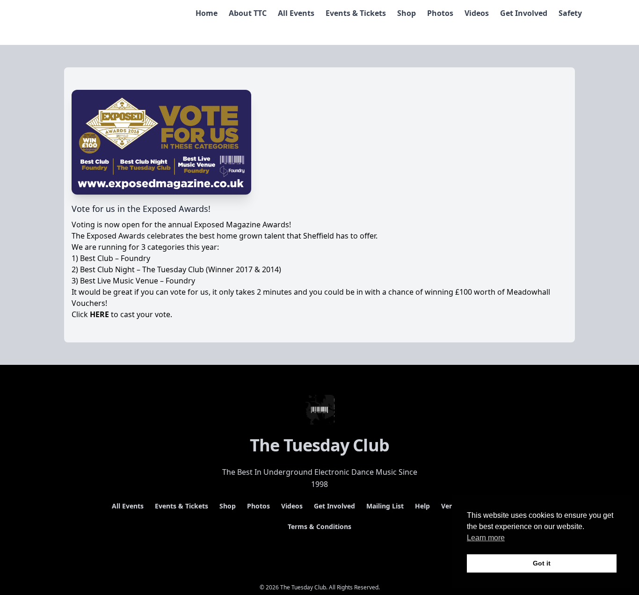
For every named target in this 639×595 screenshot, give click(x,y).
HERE (99, 314)
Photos (440, 13)
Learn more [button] (486, 538)
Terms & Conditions (319, 526)
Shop (406, 13)
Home (207, 13)
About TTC (248, 13)
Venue (451, 505)
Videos (477, 13)
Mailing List (385, 505)
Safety (570, 13)
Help (422, 505)
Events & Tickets (356, 13)
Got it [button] (542, 563)
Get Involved (523, 13)
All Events (296, 13)
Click (81, 314)
